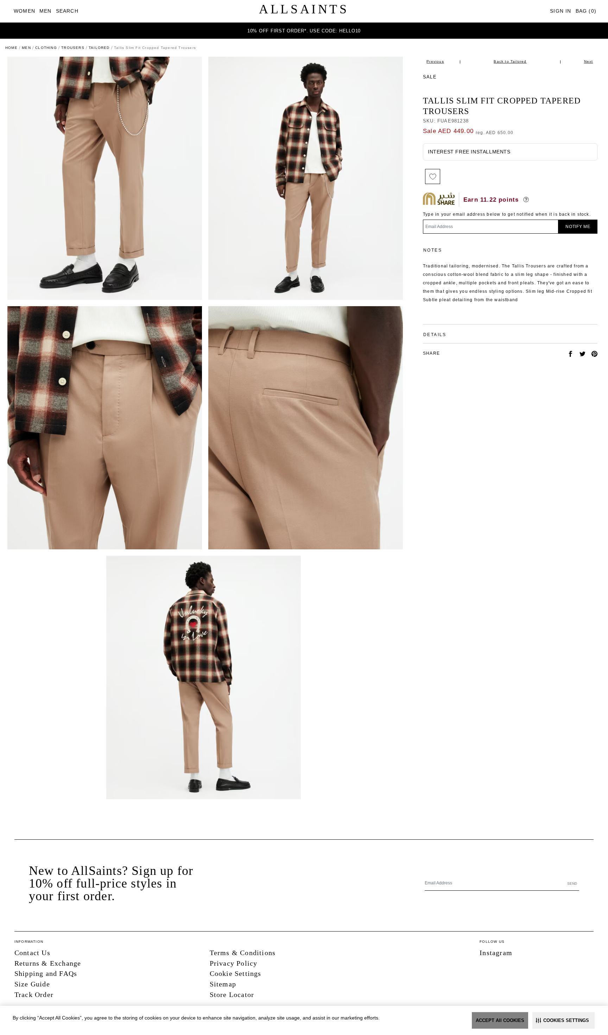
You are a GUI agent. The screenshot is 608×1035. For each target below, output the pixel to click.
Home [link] (11, 48)
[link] (24, 11)
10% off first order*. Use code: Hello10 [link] (304, 30)
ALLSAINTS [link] (304, 9)
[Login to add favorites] (432, 176)
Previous (435, 61)
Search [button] (67, 11)
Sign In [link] (560, 11)
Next (588, 61)
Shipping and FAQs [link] (45, 973)
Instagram (496, 953)
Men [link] (26, 48)
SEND (572, 883)
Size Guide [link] (32, 984)
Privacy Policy (234, 963)
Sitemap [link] (223, 984)
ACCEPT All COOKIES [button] (500, 1020)
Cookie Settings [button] (235, 973)
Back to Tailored (510, 61)
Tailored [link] (99, 48)
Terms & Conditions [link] (243, 953)
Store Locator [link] (232, 994)
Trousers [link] (72, 48)
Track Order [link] (33, 994)
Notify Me (577, 226)
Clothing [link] (46, 48)
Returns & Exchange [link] (47, 963)
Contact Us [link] (32, 953)
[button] (563, 1020)
